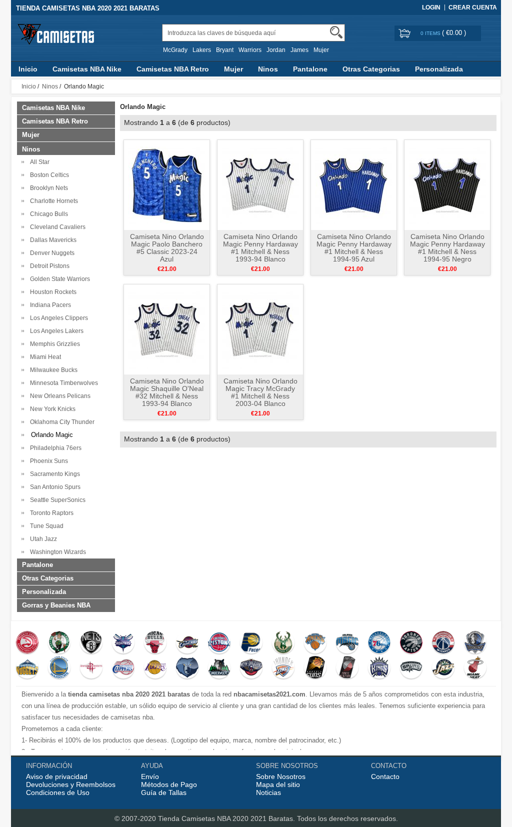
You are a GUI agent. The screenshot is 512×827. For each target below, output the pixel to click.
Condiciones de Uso (58, 792)
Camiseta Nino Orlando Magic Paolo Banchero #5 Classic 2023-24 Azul (167, 247)
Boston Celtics (48, 175)
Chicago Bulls (47, 214)
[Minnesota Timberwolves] (219, 668)
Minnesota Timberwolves (62, 383)
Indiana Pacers (49, 305)
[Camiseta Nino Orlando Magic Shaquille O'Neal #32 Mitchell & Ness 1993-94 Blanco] (167, 329)
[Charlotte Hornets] (123, 643)
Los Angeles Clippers (57, 318)
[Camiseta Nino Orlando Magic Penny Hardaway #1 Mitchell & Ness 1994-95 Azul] (353, 184)
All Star (38, 162)
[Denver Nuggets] (27, 668)
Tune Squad (45, 526)
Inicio (28, 69)
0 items (431, 33)
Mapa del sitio (278, 784)
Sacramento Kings (53, 474)
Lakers (201, 50)
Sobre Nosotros (281, 776)
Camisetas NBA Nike (87, 69)
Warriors (250, 50)
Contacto (385, 776)
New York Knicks (51, 409)
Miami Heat (44, 357)
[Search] (336, 32)
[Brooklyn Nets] (91, 643)
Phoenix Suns (47, 461)
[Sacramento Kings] (379, 668)
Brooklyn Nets (47, 188)
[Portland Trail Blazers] (347, 668)
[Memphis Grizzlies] (187, 668)
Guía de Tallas (163, 792)
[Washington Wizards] (443, 643)
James (299, 50)
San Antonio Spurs (53, 487)
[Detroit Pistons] (219, 643)
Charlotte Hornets (52, 201)
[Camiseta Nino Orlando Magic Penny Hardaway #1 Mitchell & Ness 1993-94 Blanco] (260, 184)
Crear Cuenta (472, 7)
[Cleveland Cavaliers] (187, 643)
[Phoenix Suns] (315, 668)
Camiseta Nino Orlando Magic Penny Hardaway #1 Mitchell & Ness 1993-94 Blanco (260, 247)
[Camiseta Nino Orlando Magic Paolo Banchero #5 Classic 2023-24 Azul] (167, 184)
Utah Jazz (42, 539)
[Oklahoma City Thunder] (283, 668)
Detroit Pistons (48, 266)
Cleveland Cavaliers (56, 227)
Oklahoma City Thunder (60, 422)
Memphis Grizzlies (53, 344)
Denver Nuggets (50, 253)
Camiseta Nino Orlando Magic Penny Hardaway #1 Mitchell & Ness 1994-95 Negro (447, 247)
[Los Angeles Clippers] (123, 668)
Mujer (321, 50)
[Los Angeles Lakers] (155, 668)
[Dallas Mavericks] (475, 643)
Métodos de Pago (169, 784)
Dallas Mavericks (51, 240)
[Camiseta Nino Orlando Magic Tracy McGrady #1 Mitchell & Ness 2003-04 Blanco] (260, 329)
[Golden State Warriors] (59, 668)
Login (431, 7)
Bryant (225, 50)
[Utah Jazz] (443, 668)
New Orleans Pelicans (58, 396)
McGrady (175, 50)
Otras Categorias (371, 69)
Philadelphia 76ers (54, 448)
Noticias (268, 792)
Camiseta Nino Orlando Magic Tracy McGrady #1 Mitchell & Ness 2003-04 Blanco (261, 392)
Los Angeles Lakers (55, 331)
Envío (150, 776)
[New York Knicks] (315, 643)
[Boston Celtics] (59, 643)
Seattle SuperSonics (56, 500)
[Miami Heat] (475, 668)
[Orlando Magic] (347, 643)
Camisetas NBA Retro (172, 69)
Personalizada (439, 69)
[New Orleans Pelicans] (251, 668)
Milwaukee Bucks (52, 370)
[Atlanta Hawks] (27, 643)
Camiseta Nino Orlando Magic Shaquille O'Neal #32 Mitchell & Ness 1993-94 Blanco (167, 392)
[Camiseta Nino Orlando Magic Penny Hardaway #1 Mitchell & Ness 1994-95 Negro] (447, 184)
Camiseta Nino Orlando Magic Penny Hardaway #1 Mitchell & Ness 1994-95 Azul (354, 247)
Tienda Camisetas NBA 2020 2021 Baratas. (227, 818)
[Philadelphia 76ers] (379, 643)
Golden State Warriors (58, 279)
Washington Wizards (56, 552)
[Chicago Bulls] (155, 643)
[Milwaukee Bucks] (283, 643)
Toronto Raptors (50, 513)
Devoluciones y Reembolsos (71, 784)
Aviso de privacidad (57, 776)
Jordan (276, 50)
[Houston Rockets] (91, 668)
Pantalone (310, 69)
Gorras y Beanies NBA (56, 605)
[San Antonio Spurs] (411, 668)
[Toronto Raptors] (411, 643)
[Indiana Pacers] (251, 643)
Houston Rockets (51, 292)
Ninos (268, 69)
